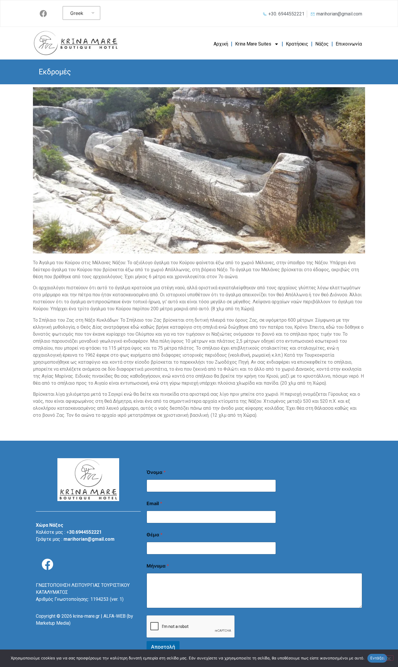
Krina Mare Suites (253, 44)
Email (154, 503)
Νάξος (322, 44)
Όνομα (156, 472)
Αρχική (221, 44)
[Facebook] (43, 13)
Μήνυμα (158, 566)
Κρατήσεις (297, 44)
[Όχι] (389, 658)
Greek (76, 13)
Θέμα (155, 535)
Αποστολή (163, 647)
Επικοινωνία (349, 44)
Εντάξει (377, 658)
